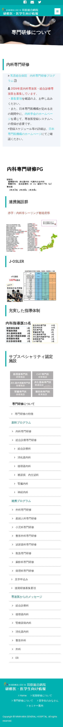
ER (17, 657)
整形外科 (21, 640)
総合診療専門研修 (26, 440)
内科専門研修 (23, 431)
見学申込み (21, 579)
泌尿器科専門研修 (26, 544)
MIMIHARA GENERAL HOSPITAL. (31, 716)
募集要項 (16, 98)
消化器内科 (24, 457)
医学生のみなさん (48, 700)
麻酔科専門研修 (25, 562)
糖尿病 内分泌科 (28, 475)
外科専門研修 (23, 509)
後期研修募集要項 (25, 588)
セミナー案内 (36, 705)
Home (23, 695)
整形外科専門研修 (26, 535)
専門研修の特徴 (24, 413)
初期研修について (42, 695)
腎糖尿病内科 (23, 622)
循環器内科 (24, 466)
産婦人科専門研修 (26, 518)
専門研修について (23, 700)
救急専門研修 (23, 553)
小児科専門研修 (25, 527)
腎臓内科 (23, 483)
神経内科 (23, 492)
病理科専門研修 (25, 570)
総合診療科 (24, 448)
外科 (18, 649)
